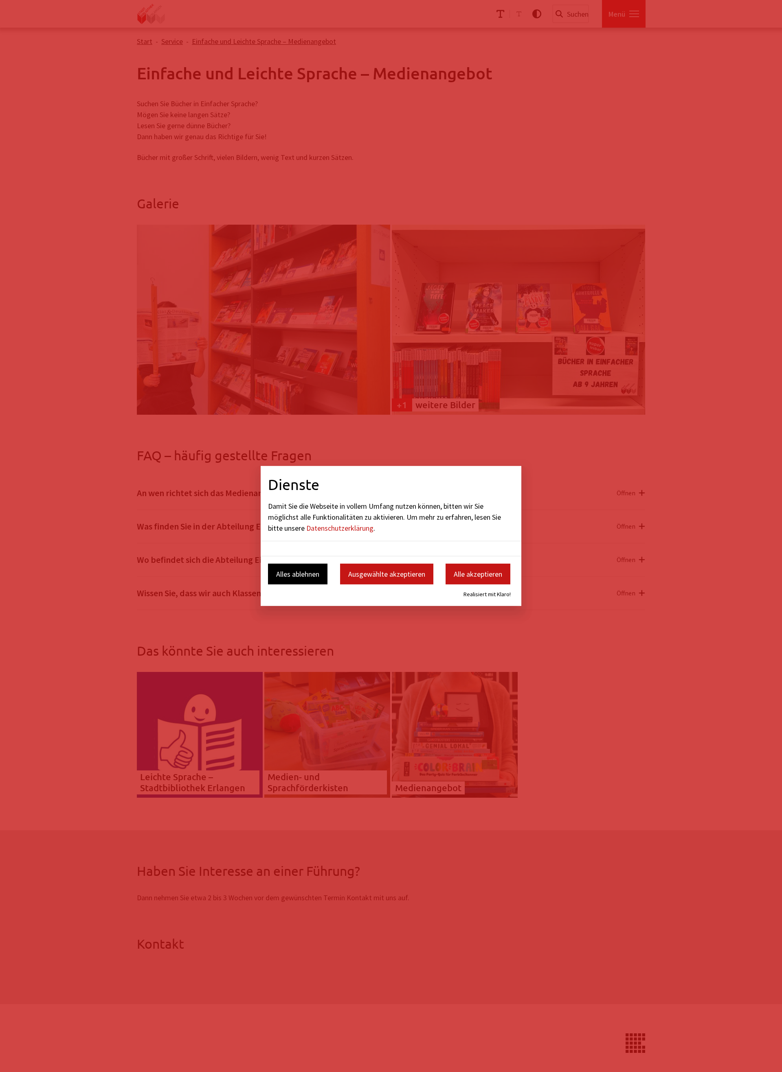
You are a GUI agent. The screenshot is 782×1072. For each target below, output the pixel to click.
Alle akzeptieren (478, 573)
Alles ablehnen (297, 573)
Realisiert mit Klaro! (487, 594)
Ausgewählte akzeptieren (386, 573)
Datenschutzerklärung (339, 527)
